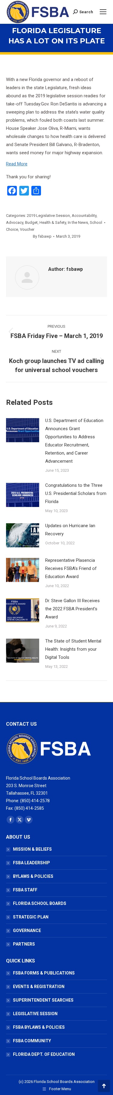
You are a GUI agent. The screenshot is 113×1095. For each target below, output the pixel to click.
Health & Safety (52, 222)
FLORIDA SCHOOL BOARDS (39, 903)
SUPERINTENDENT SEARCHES (43, 1000)
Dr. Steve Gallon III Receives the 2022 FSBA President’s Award (72, 609)
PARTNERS (24, 944)
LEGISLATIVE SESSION (35, 1013)
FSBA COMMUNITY (32, 1040)
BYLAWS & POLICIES (33, 876)
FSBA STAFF (25, 889)
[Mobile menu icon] (103, 12)
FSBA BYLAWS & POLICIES (39, 1027)
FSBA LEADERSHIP (31, 862)
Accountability (84, 215)
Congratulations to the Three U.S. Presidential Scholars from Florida (75, 493)
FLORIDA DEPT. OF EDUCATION (44, 1054)
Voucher (27, 229)
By (42, 236)
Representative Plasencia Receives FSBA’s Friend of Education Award (71, 568)
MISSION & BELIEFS (32, 849)
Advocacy (14, 222)
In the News (78, 222)
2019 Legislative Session (48, 215)
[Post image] (22, 430)
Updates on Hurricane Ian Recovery (70, 530)
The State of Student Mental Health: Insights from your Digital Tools (73, 649)
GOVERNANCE (27, 930)
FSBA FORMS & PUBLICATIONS (44, 973)
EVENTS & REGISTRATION (38, 986)
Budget (31, 222)
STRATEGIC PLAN (31, 917)
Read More (16, 164)
